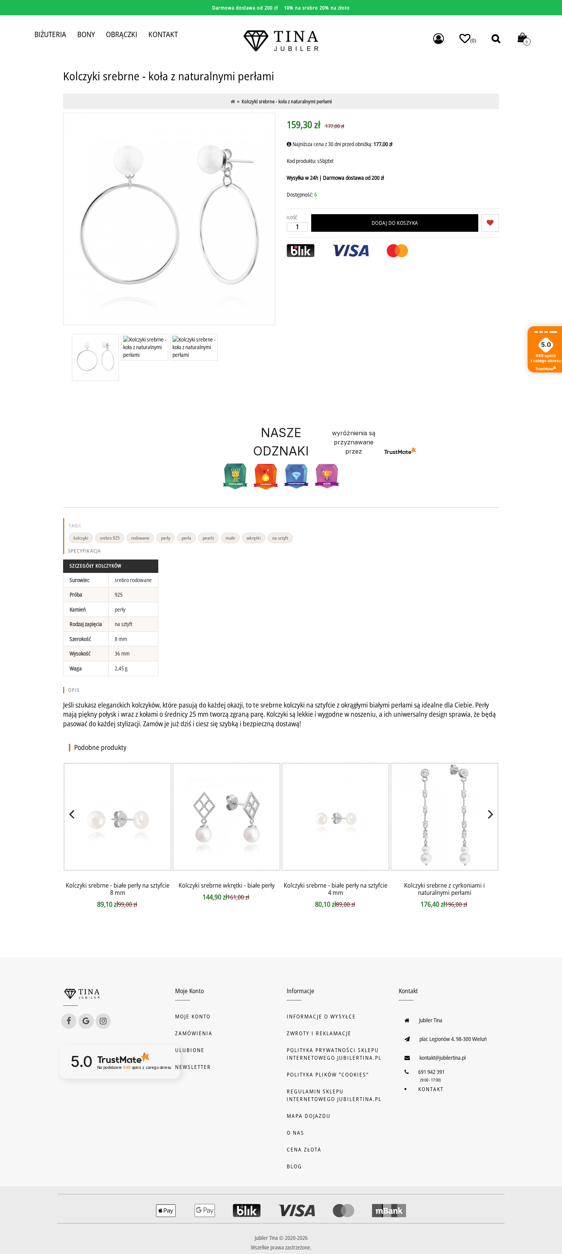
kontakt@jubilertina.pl (442, 1057)
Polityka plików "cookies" (328, 1074)
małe (230, 538)
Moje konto (193, 1016)
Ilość (292, 217)
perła (186, 538)
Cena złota (304, 1149)
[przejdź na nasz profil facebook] (68, 1021)
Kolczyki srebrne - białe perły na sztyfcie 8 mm (117, 889)
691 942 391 (431, 1071)
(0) (473, 40)
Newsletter (193, 1066)
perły (165, 538)
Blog (294, 1166)
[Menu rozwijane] (438, 38)
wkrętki (254, 538)
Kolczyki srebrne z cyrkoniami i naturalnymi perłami (444, 889)
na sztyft (280, 538)
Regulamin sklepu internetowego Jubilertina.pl (334, 1095)
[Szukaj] (496, 38)
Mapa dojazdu (309, 1115)
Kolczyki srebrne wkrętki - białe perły (227, 885)
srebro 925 (110, 538)
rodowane (140, 538)
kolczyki (80, 538)
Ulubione (190, 1050)
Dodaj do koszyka (395, 222)
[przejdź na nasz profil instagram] (103, 1021)
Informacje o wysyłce (321, 1016)
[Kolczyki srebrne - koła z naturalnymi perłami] (95, 357)
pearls (208, 538)
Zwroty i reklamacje (319, 1033)
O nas (295, 1132)
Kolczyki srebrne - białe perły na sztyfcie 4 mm (335, 889)
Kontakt (430, 1089)
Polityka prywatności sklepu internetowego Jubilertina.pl (334, 1053)
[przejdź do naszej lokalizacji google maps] (86, 1021)
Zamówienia (194, 1033)
